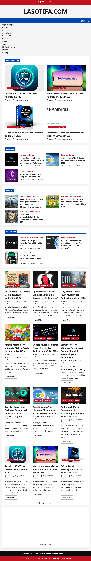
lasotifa (9, 100)
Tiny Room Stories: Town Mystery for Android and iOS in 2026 (73, 294)
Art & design (24, 238)
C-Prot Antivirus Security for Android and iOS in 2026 (71, 469)
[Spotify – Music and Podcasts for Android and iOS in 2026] (17, 395)
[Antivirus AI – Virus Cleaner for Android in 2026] (24, 78)
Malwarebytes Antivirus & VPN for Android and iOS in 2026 (45, 469)
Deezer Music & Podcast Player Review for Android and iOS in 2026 (45, 347)
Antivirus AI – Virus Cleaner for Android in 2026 (16, 469)
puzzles (10, 285)
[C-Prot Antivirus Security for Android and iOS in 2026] (24, 117)
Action (4, 41)
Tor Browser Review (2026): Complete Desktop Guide (11, 175)
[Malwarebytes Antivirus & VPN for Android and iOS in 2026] (66, 78)
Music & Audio (46, 285)
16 (47, 503)
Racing (5, 52)
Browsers (23, 155)
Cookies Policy (52, 553)
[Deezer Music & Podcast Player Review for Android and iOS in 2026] (45, 332)
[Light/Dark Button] (83, 21)
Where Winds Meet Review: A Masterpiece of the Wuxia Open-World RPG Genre (11, 201)
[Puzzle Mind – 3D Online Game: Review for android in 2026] (17, 279)
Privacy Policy (39, 553)
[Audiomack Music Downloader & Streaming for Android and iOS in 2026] (73, 395)
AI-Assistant (34, 238)
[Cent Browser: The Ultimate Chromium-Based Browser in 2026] (45, 395)
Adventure (6, 33)
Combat (5, 38)
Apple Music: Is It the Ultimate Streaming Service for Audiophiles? (45, 294)
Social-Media (7, 36)
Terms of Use (27, 553)
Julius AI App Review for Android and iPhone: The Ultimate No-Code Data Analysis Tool (52, 242)
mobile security (12, 88)
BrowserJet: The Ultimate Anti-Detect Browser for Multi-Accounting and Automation (11, 159)
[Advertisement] (45, 526)
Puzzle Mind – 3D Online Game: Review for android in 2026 (17, 294)
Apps (4, 30)
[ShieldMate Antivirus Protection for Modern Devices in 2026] (66, 117)
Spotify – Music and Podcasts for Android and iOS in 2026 (16, 410)
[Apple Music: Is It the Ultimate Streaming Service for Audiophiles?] (45, 279)
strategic (5, 50)
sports (4, 44)
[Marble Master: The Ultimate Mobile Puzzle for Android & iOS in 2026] (17, 332)
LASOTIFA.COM (45, 11)
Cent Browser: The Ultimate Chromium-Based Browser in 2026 (52, 159)
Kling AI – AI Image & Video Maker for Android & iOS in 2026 (11, 242)
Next (50, 503)
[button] (4, 20)
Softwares (30, 155)
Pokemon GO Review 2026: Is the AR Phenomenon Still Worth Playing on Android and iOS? (52, 201)
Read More (12, 317)
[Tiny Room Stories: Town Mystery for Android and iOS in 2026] (73, 279)
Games (5, 27)
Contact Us (63, 553)
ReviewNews (55, 558)
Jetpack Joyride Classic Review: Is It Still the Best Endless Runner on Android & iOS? (11, 216)
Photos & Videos (8, 47)
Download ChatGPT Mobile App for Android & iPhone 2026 (11, 257)
